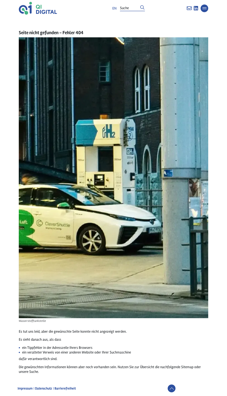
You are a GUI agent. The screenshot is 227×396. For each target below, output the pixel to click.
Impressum (25, 388)
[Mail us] (189, 9)
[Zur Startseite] (38, 8)
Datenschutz (43, 388)
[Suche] (142, 8)
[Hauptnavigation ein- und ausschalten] (204, 8)
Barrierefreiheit (65, 388)
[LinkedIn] (195, 9)
